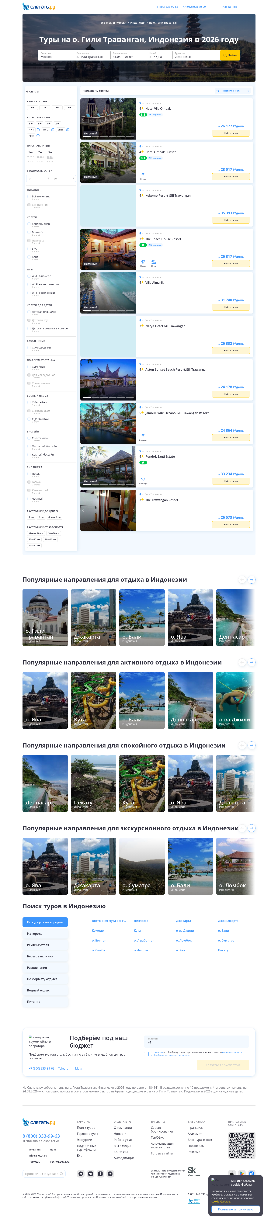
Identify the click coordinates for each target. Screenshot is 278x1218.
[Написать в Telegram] (212, 7)
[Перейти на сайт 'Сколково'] (194, 1174)
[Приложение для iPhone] (232, 1174)
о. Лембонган (144, 940)
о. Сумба (98, 950)
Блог (80, 1155)
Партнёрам (196, 1146)
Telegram (64, 1068)
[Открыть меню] (244, 7)
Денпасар (141, 921)
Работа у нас (123, 1140)
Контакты (121, 1152)
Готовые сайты (162, 1153)
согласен (158, 1052)
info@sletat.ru (38, 1155)
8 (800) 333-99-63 (167, 7)
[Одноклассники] (100, 1174)
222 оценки (155, 245)
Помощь (34, 1161)
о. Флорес (141, 950)
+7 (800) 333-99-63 (41, 1068)
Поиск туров (86, 1128)
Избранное (229, 7)
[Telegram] (81, 1174)
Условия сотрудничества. (81, 1197)
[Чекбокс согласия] (146, 1054)
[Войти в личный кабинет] (252, 7)
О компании (123, 1128)
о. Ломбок (184, 940)
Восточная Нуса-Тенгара (109, 921)
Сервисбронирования (162, 1129)
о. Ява (180, 950)
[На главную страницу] (41, 7)
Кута (137, 930)
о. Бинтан (99, 940)
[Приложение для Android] (242, 1174)
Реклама (194, 1152)
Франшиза (195, 1128)
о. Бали (223, 930)
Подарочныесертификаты (86, 1147)
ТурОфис (157, 1137)
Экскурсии (84, 1140)
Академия (195, 1134)
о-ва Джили (185, 930)
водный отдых (38, 990)
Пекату (223, 950)
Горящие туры (87, 1134)
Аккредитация (124, 1158)
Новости (120, 1134)
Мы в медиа (122, 1146)
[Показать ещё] (251, 580)
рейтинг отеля (38, 945)
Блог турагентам (200, 1140)
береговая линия (40, 956)
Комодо (98, 930)
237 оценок (154, 114)
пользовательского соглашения (141, 1194)
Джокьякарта (228, 921)
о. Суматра (226, 940)
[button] (56, 55)
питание (33, 1002)
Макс (78, 1068)
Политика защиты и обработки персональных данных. (127, 1197)
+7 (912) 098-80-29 (194, 7)
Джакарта (183, 921)
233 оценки (155, 158)
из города (34, 934)
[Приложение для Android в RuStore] (251, 1174)
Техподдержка (60, 1161)
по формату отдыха (42, 979)
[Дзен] (110, 1174)
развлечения (37, 968)
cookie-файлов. (221, 1201)
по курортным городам (45, 922)
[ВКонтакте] (90, 1174)
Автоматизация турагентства (162, 1145)
